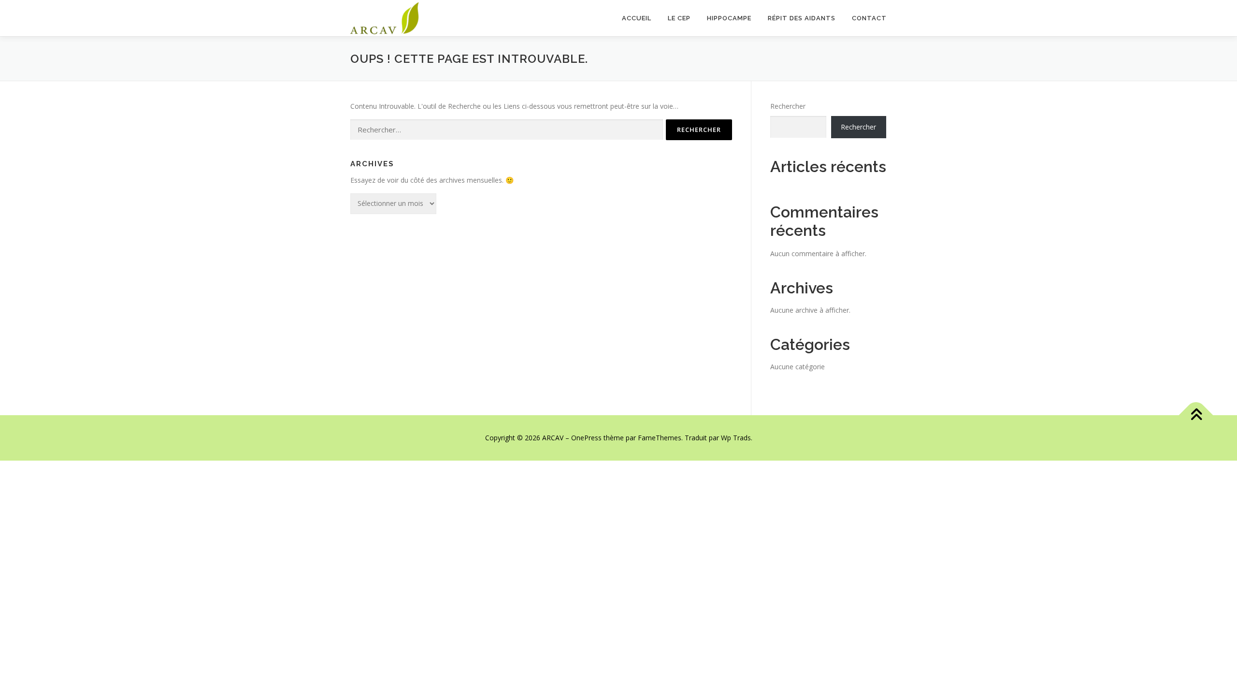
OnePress (586, 437)
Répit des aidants (801, 18)
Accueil (636, 18)
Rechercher (787, 106)
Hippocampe (729, 18)
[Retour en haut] (1196, 415)
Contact (869, 18)
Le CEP (679, 18)
